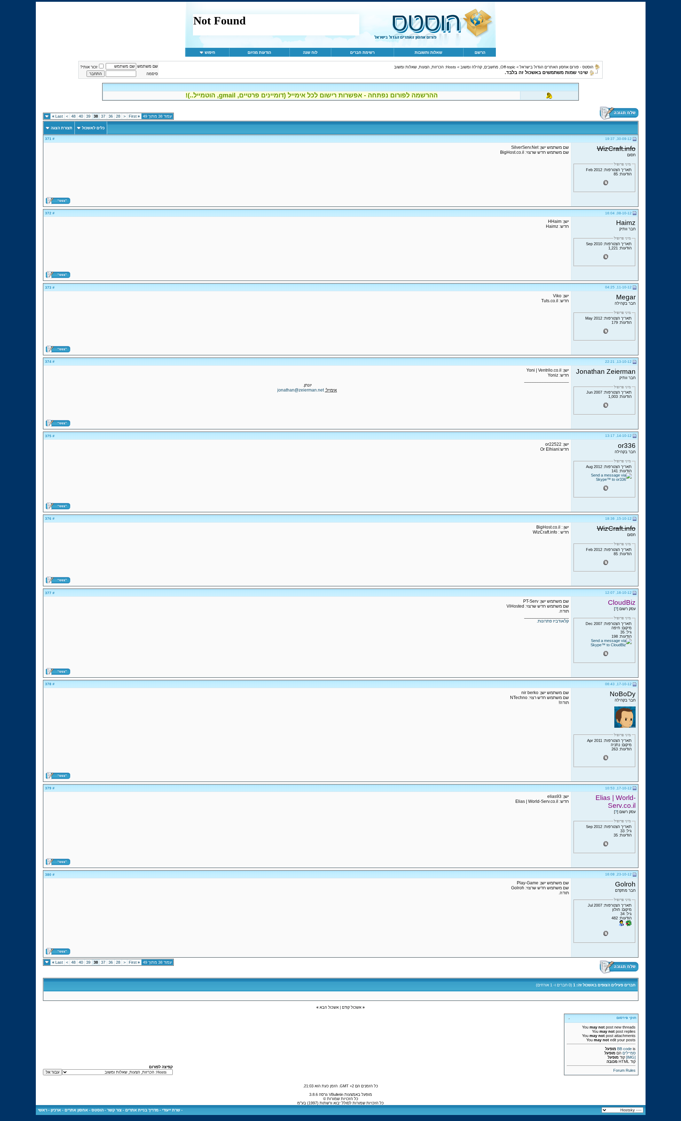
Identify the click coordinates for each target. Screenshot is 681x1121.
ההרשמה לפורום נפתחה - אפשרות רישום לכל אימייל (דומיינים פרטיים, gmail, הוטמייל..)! (312, 95)
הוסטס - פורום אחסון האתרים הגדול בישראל (556, 67)
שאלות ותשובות (428, 52)
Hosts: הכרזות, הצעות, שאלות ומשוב (425, 67)
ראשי (42, 1110)
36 (111, 116)
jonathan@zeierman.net (300, 390)
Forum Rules (624, 1070)
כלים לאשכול (93, 128)
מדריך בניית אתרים (142, 1110)
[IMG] (631, 1057)
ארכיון (56, 1110)
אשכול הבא (329, 1007)
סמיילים (629, 1053)
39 (88, 116)
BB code (624, 1049)
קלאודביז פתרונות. (553, 621)
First (134, 116)
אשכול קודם (351, 1007)
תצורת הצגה (61, 128)
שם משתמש (147, 66)
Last (57, 116)
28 (118, 116)
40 (81, 116)
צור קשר (114, 1110)
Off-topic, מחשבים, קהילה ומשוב (487, 67)
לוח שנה (310, 52)
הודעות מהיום (259, 52)
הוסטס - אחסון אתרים (84, 1110)
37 (103, 116)
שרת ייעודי (171, 1110)
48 (73, 116)
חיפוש (210, 52)
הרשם (480, 52)
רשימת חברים (362, 52)
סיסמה (152, 74)
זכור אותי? (89, 67)
